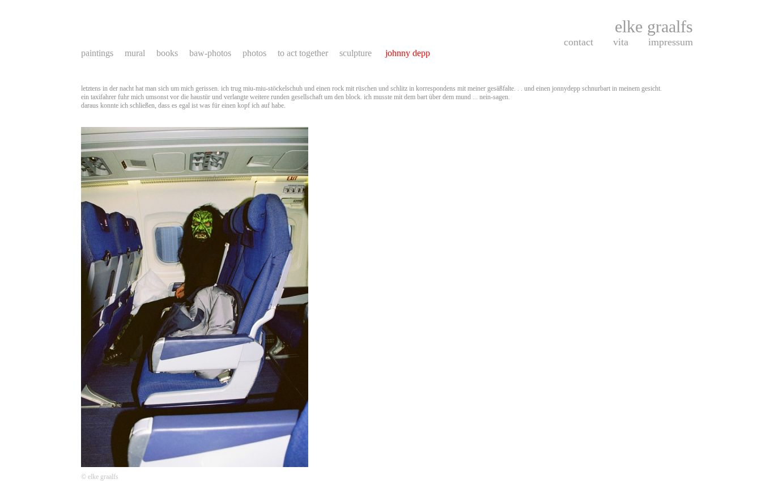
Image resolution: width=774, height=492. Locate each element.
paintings (97, 53)
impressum (670, 42)
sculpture (356, 53)
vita (620, 42)
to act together (303, 53)
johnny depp (407, 53)
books (167, 53)
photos (254, 53)
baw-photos (210, 53)
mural (135, 53)
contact (578, 42)
